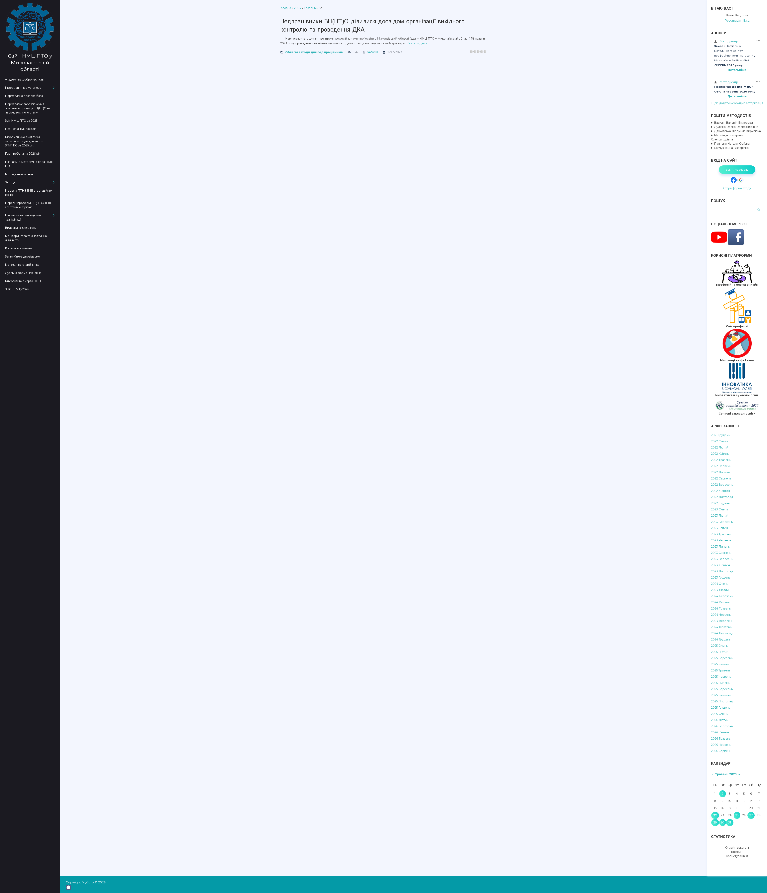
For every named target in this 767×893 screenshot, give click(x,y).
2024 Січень (719, 584)
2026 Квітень (720, 732)
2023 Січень (719, 509)
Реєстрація (733, 20)
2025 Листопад (722, 701)
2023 (297, 8)
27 (751, 815)
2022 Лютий (719, 447)
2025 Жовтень (721, 695)
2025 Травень (720, 670)
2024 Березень (722, 596)
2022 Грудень (720, 503)
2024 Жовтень (721, 627)
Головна (285, 8)
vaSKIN (372, 52)
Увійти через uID (737, 169)
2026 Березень (722, 726)
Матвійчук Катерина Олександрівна (727, 137)
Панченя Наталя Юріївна (732, 143)
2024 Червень (721, 615)
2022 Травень (720, 460)
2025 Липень (720, 683)
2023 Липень (720, 546)
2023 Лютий (719, 515)
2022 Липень (720, 472)
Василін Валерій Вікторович (734, 122)
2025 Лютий (719, 652)
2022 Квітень (720, 453)
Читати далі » (417, 43)
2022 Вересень (722, 484)
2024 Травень (721, 608)
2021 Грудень (720, 435)
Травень (310, 8)
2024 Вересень (722, 621)
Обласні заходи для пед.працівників (314, 52)
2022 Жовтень (721, 491)
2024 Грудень (720, 639)
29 (715, 822)
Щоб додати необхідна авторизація (737, 103)
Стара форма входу (737, 188)
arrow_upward (758, 884)
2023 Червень (721, 540)
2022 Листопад (722, 497)
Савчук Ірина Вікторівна (731, 148)
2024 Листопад (722, 633)
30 (722, 822)
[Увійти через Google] (740, 180)
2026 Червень (721, 745)
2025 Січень (719, 645)
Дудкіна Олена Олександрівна (736, 127)
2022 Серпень (721, 478)
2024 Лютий (720, 590)
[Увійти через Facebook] (734, 180)
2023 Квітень (720, 528)
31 (729, 822)
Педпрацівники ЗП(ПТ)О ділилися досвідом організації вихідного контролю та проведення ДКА (372, 25)
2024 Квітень (720, 602)
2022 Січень (719, 441)
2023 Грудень (720, 577)
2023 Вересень (722, 559)
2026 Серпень (721, 751)
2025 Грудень (720, 707)
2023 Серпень (721, 553)
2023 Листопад (722, 571)
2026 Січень (719, 714)
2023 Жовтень (721, 565)
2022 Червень (721, 466)
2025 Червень (721, 676)
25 (736, 815)
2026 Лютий (719, 720)
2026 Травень (720, 738)
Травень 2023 (726, 774)
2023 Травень (720, 534)
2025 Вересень (722, 689)
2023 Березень (722, 522)
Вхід (746, 20)
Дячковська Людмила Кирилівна (737, 131)
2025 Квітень (720, 664)
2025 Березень (721, 658)
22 (715, 815)
